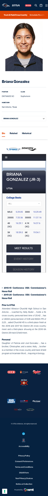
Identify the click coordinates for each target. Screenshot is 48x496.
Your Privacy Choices (24, 478)
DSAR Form (24, 472)
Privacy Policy (24, 455)
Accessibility (24, 446)
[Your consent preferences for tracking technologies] (4, 491)
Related (13, 133)
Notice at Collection (24, 484)
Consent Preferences (24, 461)
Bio (3, 133)
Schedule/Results (37, 15)
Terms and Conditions (24, 467)
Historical (26, 133)
